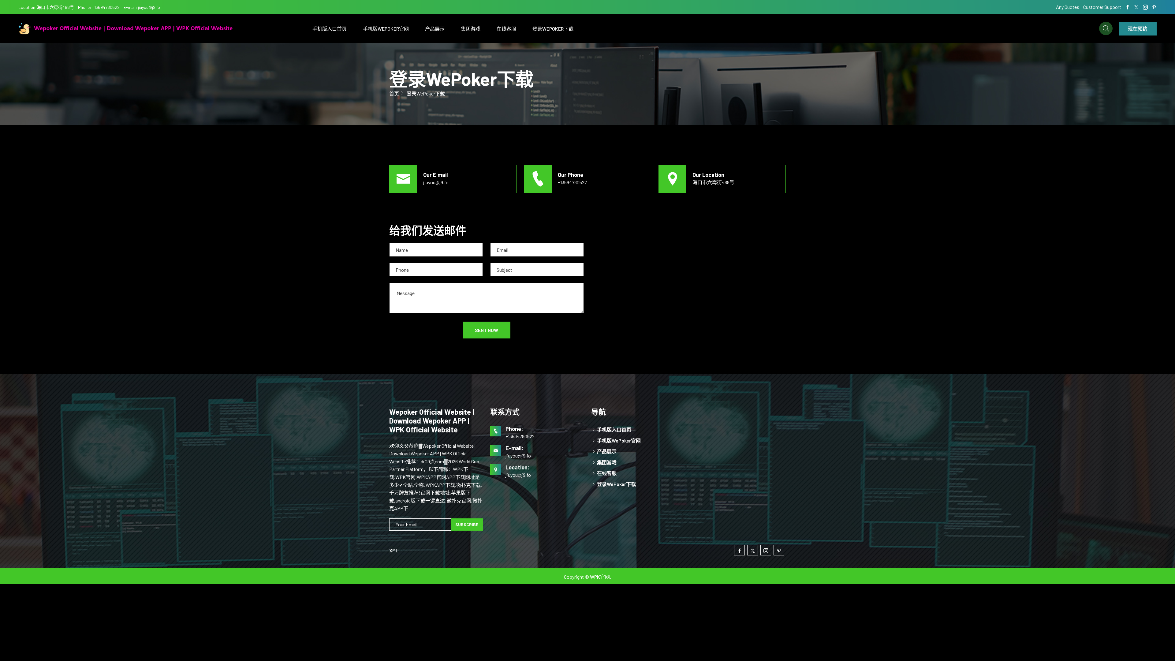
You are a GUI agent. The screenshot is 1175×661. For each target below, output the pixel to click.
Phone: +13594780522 (99, 7)
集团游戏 (470, 29)
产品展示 (435, 29)
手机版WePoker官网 (386, 29)
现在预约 (1137, 29)
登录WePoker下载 (552, 29)
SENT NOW (486, 330)
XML (393, 550)
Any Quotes (1068, 7)
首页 (394, 93)
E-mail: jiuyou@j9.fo (142, 7)
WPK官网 (600, 577)
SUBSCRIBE (466, 524)
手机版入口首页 (329, 29)
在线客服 (506, 29)
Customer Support (1102, 7)
